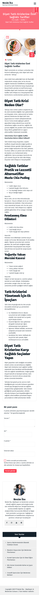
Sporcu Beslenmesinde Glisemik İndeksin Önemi (18, 544)
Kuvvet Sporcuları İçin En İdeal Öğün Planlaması (20, 559)
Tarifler (23, 20)
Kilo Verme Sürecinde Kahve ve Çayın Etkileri (20, 566)
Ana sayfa (15, 20)
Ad (5, 431)
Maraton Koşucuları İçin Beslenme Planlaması (19, 551)
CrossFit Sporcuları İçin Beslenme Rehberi (18, 574)
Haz (32, 55)
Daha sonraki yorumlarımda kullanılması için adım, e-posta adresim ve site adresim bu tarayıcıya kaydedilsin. (19, 463)
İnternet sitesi (9, 451)
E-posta (7, 441)
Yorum (7, 418)
